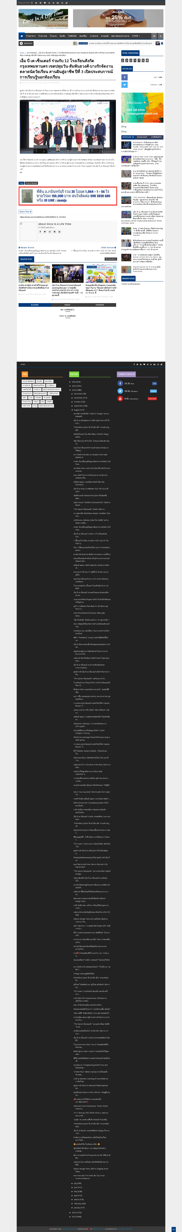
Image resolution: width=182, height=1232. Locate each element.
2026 (74, 382)
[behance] (58, 3)
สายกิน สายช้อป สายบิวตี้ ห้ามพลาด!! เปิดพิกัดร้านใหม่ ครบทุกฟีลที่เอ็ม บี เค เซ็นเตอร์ (93, 43)
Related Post (26, 259)
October (77, 402)
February (78, 1203)
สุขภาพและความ (46, 406)
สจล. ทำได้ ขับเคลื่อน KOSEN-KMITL (88, 1005)
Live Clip (26, 406)
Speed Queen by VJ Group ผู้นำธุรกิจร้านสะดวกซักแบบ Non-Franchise (147, 269)
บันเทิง (62, 36)
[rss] (53, 3)
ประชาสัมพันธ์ (56, 43)
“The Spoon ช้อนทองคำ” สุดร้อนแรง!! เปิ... (90, 678)
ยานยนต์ (104, 36)
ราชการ (37, 389)
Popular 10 (128, 137)
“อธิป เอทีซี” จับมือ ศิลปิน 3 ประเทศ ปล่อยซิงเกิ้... (92, 1013)
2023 (74, 1212)
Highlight (142, 137)
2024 (74, 390)
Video (36, 402)
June (76, 1187)
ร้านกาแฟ (43, 36)
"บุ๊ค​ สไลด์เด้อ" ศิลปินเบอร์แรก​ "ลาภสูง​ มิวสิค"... (92, 620)
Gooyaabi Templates (125, 1229)
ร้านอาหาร (31, 36)
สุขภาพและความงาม (120, 36)
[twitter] (36, 3)
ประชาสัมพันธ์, (54, 83)
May (76, 1191)
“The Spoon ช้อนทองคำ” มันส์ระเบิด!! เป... (89, 509)
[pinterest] (40, 3)
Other (135, 36)
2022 (74, 1216)
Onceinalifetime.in (69, 1229)
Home (22, 53)
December (78, 394)
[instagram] (62, 3)
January (77, 1207)
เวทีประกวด (53, 393)
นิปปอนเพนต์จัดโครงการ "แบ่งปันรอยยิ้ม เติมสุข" (92, 1009)
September (78, 406)
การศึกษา (51, 385)
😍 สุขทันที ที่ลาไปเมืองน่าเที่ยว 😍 (87, 1144)
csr (31, 398)
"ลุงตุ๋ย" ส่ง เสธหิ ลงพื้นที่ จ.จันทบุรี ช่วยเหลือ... (91, 1119)
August (77, 410)
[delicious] (66, 3)
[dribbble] (49, 3)
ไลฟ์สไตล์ (72, 36)
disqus (67, 305)
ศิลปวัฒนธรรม (40, 393)
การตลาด (94, 36)
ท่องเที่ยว (83, 36)
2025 (74, 386)
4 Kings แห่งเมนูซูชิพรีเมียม (84, 973)
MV (42, 402)
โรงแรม (53, 36)
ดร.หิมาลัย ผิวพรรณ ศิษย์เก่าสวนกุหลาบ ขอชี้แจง (92, 554)
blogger (34, 305)
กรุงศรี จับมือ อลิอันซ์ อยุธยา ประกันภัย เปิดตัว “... (92, 798)
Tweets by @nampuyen (130, 284)
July (75, 1183)
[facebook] (32, 3)
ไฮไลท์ (38, 398)
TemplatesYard (98, 1229)
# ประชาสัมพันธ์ (31, 183)
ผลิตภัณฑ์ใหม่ (39, 385)
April (76, 1195)
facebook (100, 305)
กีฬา (24, 398)
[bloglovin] (45, 3)
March (77, 1199)
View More (112, 259)
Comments (156, 137)
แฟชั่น (49, 402)
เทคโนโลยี (27, 389)
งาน (35, 406)
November (78, 398)
